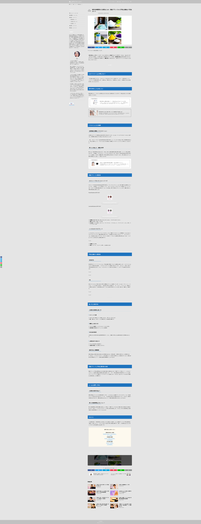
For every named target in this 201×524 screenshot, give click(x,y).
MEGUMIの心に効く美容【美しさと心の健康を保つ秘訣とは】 (111, 111)
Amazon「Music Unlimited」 (109, 438)
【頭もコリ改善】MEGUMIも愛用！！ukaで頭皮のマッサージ (111, 162)
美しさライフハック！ (75, 1)
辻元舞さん (73, 23)
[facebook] (99, 521)
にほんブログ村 (71, 104)
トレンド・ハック (74, 13)
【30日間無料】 (110, 440)
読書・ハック (73, 25)
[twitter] (100, 521)
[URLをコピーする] (128, 47)
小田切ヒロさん (74, 21)
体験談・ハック (73, 15)
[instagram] (101, 521)
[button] (91, 47)
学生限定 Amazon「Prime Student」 (110, 434)
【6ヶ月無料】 (110, 435)
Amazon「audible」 (110, 443)
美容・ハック (91, 13)
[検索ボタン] (131, 1)
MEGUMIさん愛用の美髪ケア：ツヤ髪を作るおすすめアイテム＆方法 (113, 101)
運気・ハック (73, 27)
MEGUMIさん (95, 13)
